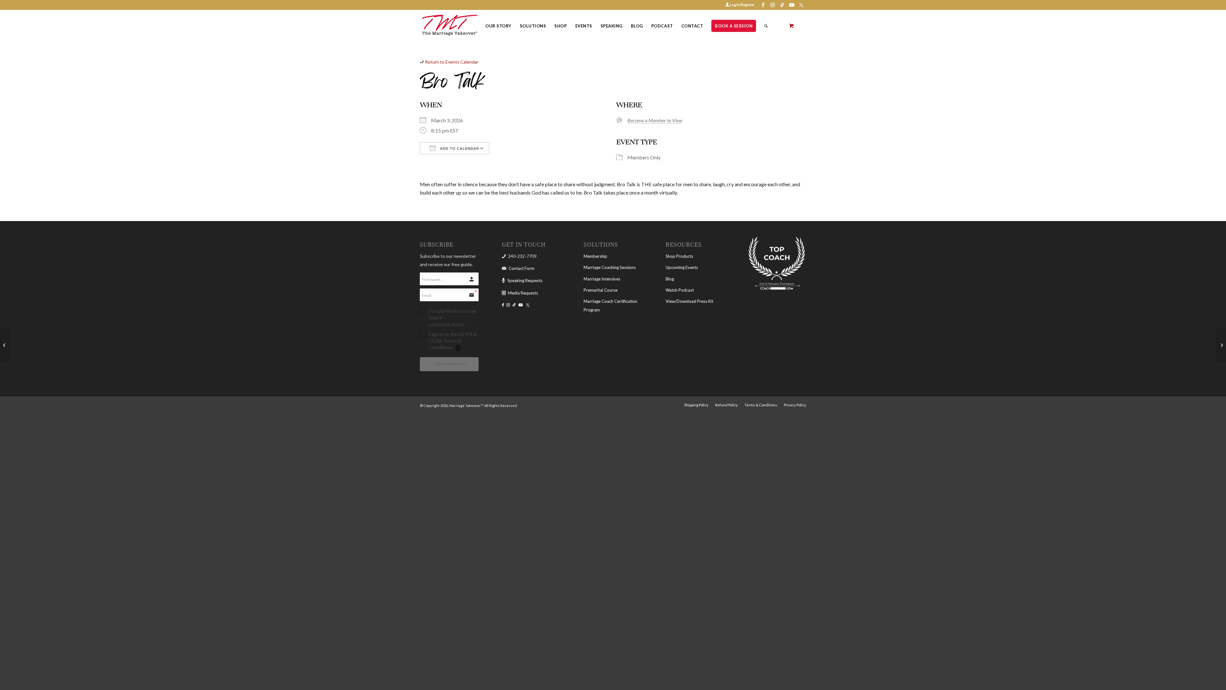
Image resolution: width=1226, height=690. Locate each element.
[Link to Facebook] (763, 5)
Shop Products (679, 256)
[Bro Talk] (5, 345)
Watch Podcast (680, 290)
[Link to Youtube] (791, 5)
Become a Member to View (654, 120)
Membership (595, 256)
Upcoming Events (682, 267)
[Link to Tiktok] (782, 5)
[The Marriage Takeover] (449, 26)
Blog (670, 278)
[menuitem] (498, 26)
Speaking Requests (524, 280)
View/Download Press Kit (689, 301)
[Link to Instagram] (772, 5)
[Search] (766, 26)
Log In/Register (742, 5)
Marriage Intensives (602, 278)
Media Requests (523, 292)
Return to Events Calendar (451, 62)
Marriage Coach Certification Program (610, 305)
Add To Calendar (459, 148)
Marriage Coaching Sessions (610, 267)
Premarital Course (600, 290)
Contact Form (521, 268)
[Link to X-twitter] (801, 5)
